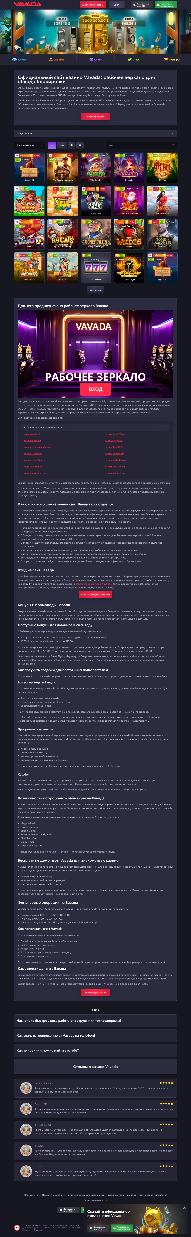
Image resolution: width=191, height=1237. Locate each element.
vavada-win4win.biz (115, 466)
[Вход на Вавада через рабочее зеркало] (95, 354)
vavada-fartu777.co (114, 447)
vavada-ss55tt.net (33, 453)
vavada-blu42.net (32, 440)
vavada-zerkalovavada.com (37, 447)
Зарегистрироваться (93, 4)
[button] (3, 32)
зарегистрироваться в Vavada (93, 583)
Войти (117, 4)
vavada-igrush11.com (115, 434)
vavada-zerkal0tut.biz (35, 460)
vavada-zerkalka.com (115, 460)
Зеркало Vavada (95, 116)
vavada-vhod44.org (114, 453)
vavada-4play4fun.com (35, 473)
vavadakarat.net (32, 434)
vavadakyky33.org (114, 440)
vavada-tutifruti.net (33, 466)
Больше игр (96, 290)
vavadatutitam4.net (115, 473)
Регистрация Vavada (95, 992)
